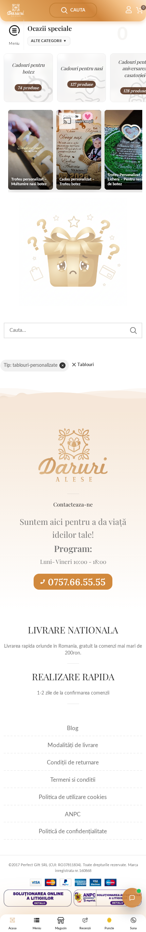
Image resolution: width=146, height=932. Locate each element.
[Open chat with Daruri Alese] (132, 898)
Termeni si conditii (72, 780)
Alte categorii (49, 41)
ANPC (72, 814)
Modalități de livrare (73, 745)
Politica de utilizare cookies (73, 797)
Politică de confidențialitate (73, 831)
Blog (72, 728)
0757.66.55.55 (77, 582)
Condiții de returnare (73, 762)
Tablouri (85, 365)
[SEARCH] (133, 330)
